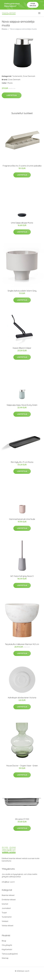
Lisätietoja (12, 95)
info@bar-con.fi (8, 882)
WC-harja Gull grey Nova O (22, 576)
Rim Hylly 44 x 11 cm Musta (22, 462)
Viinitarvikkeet (7, 925)
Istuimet (5, 904)
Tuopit (4, 912)
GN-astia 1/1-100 (22, 819)
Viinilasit (5, 921)
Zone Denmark (29, 76)
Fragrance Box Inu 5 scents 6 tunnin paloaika (22, 166)
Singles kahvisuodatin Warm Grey (22, 291)
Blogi (4, 941)
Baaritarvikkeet (8, 895)
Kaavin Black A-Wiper (22, 348)
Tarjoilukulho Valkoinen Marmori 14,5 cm (22, 644)
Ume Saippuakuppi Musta (22, 223)
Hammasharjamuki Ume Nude (22, 519)
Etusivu (4, 29)
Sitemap (5, 958)
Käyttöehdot (7, 949)
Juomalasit (6, 908)
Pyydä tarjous (33, 5)
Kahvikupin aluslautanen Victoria (22, 697)
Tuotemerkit (17, 76)
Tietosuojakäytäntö (10, 954)
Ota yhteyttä (7, 945)
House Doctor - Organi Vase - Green (22, 765)
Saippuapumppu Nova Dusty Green (22, 405)
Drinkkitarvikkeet (9, 899)
